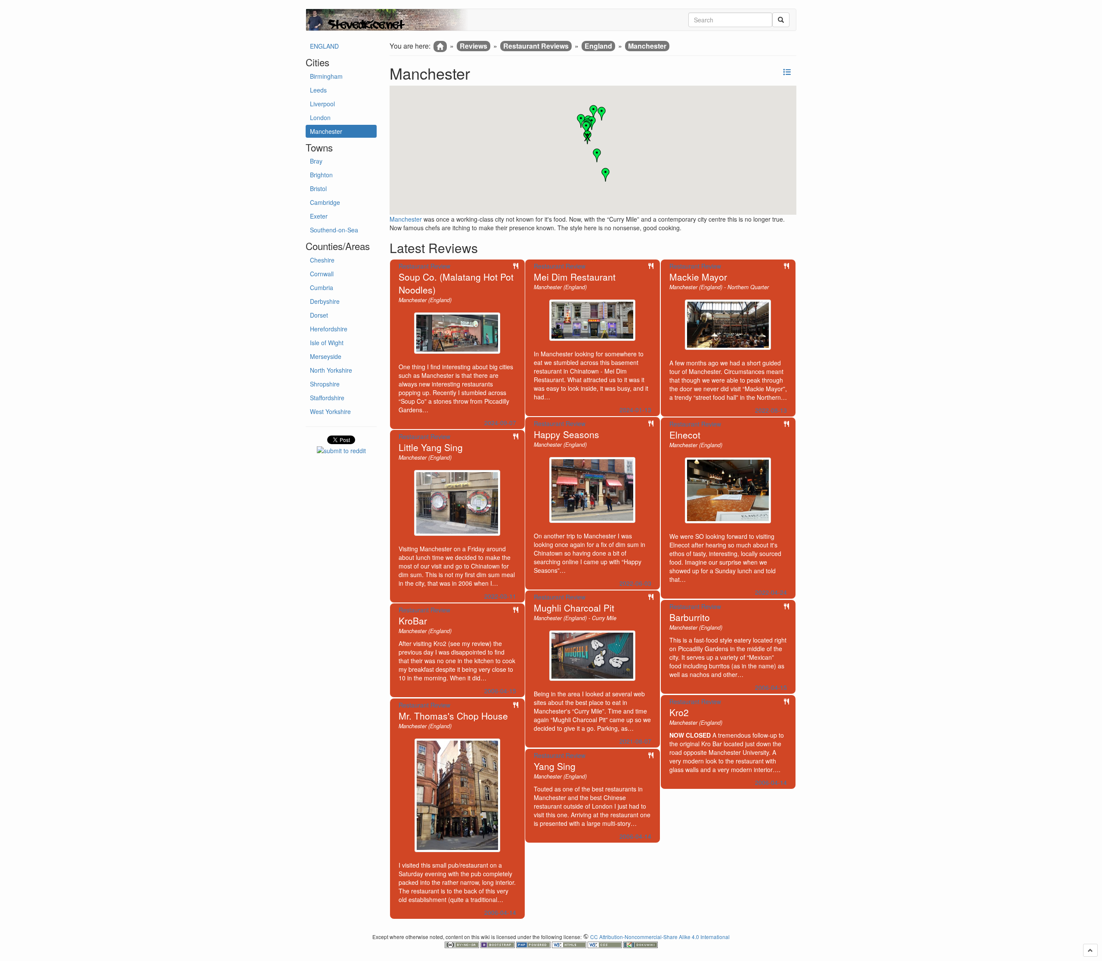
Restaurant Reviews (536, 46)
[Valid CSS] (605, 944)
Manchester (326, 131)
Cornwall (322, 273)
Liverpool (322, 103)
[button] (587, 137)
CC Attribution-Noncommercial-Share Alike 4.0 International (660, 936)
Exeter (319, 216)
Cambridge (325, 202)
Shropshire (325, 384)
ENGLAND (324, 46)
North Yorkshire (331, 370)
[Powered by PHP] (534, 944)
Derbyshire (325, 301)
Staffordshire (327, 397)
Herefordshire (328, 328)
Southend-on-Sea (334, 230)
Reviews (473, 46)
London (320, 117)
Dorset (319, 315)
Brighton (321, 174)
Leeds (318, 90)
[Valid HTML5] (570, 944)
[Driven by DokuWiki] (640, 944)
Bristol (318, 188)
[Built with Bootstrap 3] (498, 944)
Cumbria (321, 287)
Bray (316, 161)
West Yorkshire (330, 411)
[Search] (780, 19)
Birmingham (326, 76)
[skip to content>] (1090, 950)
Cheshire (322, 260)
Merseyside (325, 356)
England (598, 46)
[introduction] (440, 46)
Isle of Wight (327, 342)
